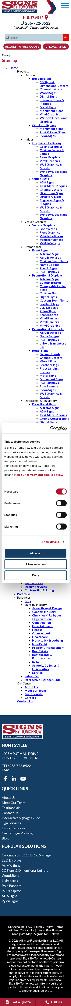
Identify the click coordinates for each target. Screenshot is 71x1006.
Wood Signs (48, 93)
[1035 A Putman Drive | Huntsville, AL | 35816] (46, 17)
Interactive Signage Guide (43, 679)
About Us (31, 687)
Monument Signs (51, 110)
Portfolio (23, 594)
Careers (30, 697)
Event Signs (40, 250)
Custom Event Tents (54, 261)
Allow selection (35, 564)
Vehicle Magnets (51, 239)
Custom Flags (49, 293)
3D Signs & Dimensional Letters (54, 83)
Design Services (36, 586)
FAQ (29, 926)
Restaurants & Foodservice (42, 656)
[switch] (61, 503)
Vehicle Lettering (52, 236)
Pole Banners (49, 386)
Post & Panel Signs (53, 132)
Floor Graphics (50, 157)
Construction (41, 622)
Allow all (35, 553)
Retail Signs (40, 350)
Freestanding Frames (49, 370)
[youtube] (22, 778)
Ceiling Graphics (51, 146)
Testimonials (34, 694)
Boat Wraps (48, 229)
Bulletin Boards (51, 282)
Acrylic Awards (50, 257)
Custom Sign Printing (39, 590)
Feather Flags (49, 304)
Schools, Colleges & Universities (45, 667)
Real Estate (40, 651)
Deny (35, 575)
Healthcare (40, 637)
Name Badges (49, 264)
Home (13, 68)
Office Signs (40, 178)
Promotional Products (48, 329)
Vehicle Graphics (43, 225)
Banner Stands (50, 354)
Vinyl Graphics (50, 114)
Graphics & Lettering (47, 143)
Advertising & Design (47, 608)
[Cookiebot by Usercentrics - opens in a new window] (50, 428)
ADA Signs (47, 182)
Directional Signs (51, 193)
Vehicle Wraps (50, 243)
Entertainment (42, 626)
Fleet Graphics (50, 232)
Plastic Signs (48, 268)
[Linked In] (14, 778)
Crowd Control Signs (54, 418)
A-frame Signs (49, 254)
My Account (16, 926)
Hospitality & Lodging (47, 640)
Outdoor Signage (44, 125)
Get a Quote (21, 1002)
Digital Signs (48, 96)
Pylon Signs (48, 135)
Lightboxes (10, 880)
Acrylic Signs (11, 865)
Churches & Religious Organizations (47, 617)
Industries (32, 676)
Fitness (37, 629)
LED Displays (49, 307)
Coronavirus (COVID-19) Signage (26, 855)
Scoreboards (49, 314)
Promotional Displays (47, 275)
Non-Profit (39, 644)
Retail (36, 662)
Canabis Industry (44, 611)
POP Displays (49, 271)
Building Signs (41, 78)
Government (41, 633)
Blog (28, 601)
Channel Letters (51, 89)
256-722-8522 (37, 23)
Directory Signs (51, 196)
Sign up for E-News (46, 934)
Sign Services (34, 583)
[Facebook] (5, 778)
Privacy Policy (43, 926)
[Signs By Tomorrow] (20, 11)
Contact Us (25, 701)
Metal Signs (48, 107)
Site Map (26, 934)
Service (37, 672)
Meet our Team (35, 690)
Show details (50, 541)
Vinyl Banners (49, 318)
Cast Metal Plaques (53, 186)
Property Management (48, 647)
